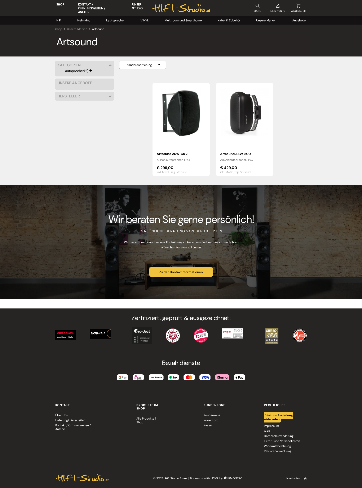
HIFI (58, 20)
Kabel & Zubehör (229, 20)
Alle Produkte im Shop (147, 420)
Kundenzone (212, 415)
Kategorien (68, 65)
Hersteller (68, 96)
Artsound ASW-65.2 (172, 154)
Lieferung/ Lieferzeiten (70, 420)
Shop (60, 4)
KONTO (278, 10)
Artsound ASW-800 (235, 154)
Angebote (299, 20)
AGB (267, 431)
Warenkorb (211, 420)
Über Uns (61, 415)
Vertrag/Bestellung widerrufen (278, 417)
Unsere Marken (266, 20)
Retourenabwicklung (277, 451)
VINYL (145, 20)
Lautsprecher (115, 20)
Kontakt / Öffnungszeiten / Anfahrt (91, 8)
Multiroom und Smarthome (183, 20)
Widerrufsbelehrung (277, 446)
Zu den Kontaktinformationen (181, 272)
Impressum (271, 426)
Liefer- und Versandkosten (282, 441)
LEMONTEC (234, 478)
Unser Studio (137, 6)
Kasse (208, 425)
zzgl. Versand (179, 172)
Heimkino (83, 20)
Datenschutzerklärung (278, 436)
